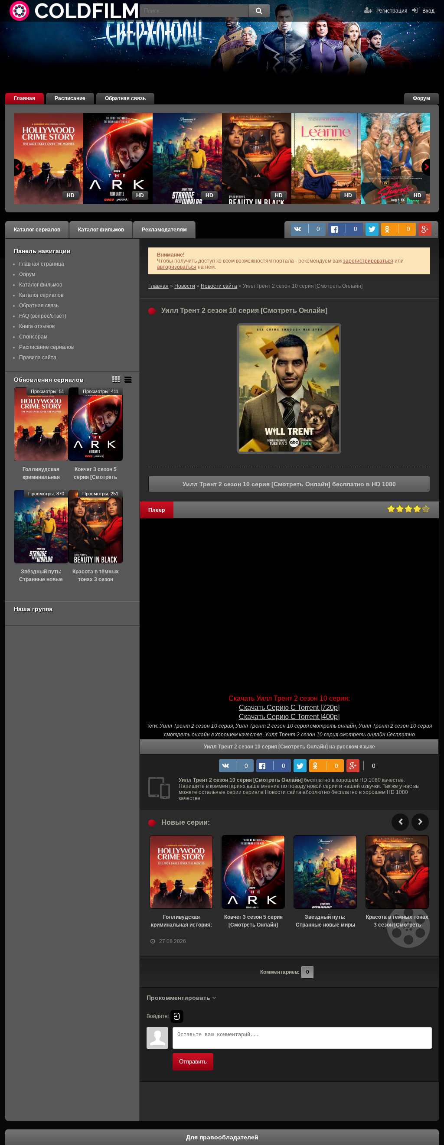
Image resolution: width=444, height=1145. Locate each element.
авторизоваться (176, 267)
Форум (421, 98)
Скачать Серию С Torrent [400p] (289, 716)
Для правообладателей (222, 1137)
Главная (24, 98)
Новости (184, 286)
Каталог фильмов (101, 230)
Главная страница (41, 264)
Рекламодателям (164, 230)
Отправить (193, 1061)
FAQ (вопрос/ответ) (42, 316)
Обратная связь (125, 98)
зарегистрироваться (368, 261)
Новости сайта (219, 286)
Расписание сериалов (46, 347)
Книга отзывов (37, 326)
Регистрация (392, 11)
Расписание (70, 98)
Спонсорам (33, 337)
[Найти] (259, 10)
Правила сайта (37, 358)
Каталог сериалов (37, 230)
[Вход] (176, 1016)
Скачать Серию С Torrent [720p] (289, 707)
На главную (75, 11)
